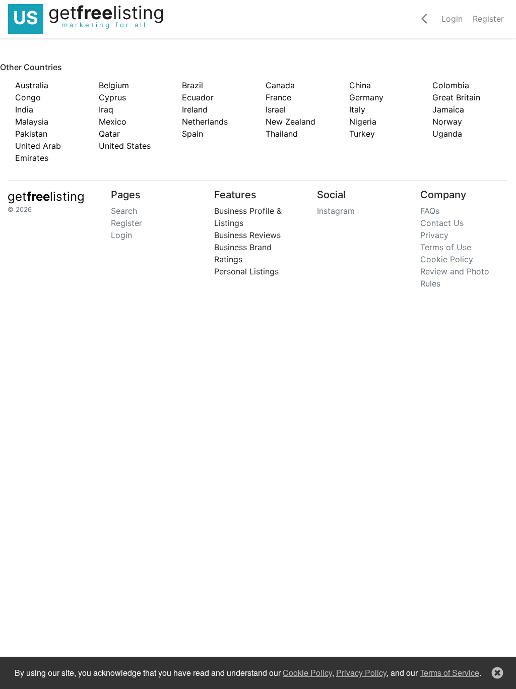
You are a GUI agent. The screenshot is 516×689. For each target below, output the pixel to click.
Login (121, 235)
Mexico (112, 122)
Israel (276, 109)
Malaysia (31, 122)
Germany (366, 97)
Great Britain (456, 97)
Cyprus (112, 97)
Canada (280, 85)
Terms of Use (445, 247)
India (24, 109)
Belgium (114, 85)
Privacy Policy (361, 672)
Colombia (450, 85)
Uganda (447, 134)
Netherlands (205, 122)
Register (126, 223)
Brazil (192, 85)
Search (124, 211)
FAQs (429, 211)
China (360, 85)
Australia (31, 85)
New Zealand (290, 122)
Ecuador (198, 97)
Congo (28, 97)
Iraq (106, 109)
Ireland (195, 109)
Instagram (336, 211)
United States (125, 146)
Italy (357, 109)
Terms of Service (449, 672)
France (278, 97)
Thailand (282, 134)
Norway (447, 122)
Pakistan (31, 134)
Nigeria (362, 122)
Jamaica (448, 109)
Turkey (362, 134)
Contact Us (442, 223)
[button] (497, 673)
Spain (192, 134)
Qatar (109, 134)
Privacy (434, 235)
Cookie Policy (446, 259)
